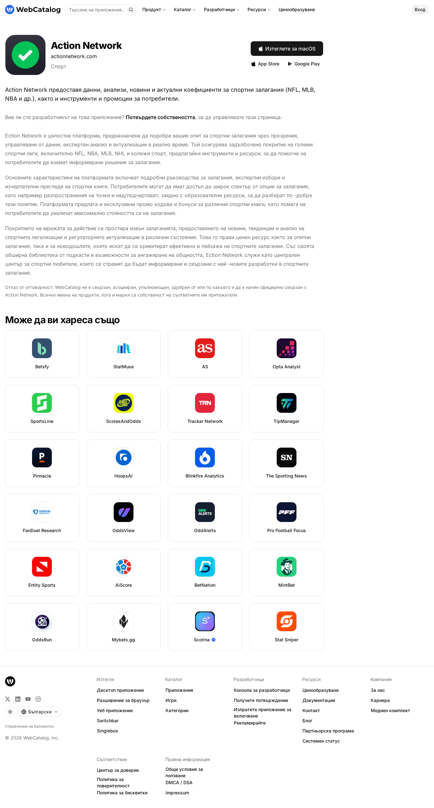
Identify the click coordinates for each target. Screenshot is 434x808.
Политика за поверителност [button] (113, 783)
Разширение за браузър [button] (123, 700)
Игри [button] (171, 700)
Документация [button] (318, 700)
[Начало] (32, 9)
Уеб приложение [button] (115, 710)
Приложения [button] (179, 690)
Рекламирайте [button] (250, 722)
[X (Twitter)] (7, 699)
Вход (420, 9)
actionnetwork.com (74, 56)
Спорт (58, 66)
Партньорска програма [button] (328, 730)
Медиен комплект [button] (390, 710)
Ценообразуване (297, 9)
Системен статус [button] (321, 741)
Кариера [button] (380, 700)
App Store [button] (268, 63)
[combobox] (39, 712)
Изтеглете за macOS (290, 48)
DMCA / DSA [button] (179, 782)
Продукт (151, 9)
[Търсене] (130, 9)
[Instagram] (38, 699)
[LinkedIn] (17, 699)
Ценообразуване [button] (320, 690)
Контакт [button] (311, 710)
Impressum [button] (177, 792)
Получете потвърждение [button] (261, 700)
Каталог (182, 9)
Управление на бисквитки (29, 726)
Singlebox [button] (107, 730)
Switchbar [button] (108, 720)
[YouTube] (28, 699)
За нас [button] (378, 690)
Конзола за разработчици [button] (262, 690)
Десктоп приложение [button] (120, 690)
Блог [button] (307, 720)
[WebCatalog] (10, 681)
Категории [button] (177, 710)
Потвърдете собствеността (160, 117)
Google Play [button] (307, 63)
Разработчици (219, 9)
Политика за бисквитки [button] (122, 792)
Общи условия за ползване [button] (184, 772)
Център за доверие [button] (118, 770)
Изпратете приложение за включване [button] (262, 713)
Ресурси (257, 9)
